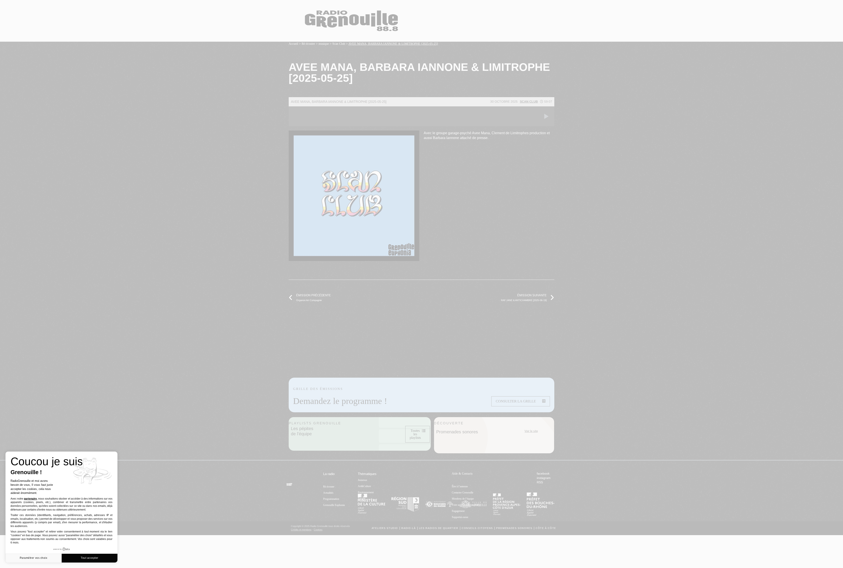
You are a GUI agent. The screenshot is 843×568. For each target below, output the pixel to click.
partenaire (30, 498)
